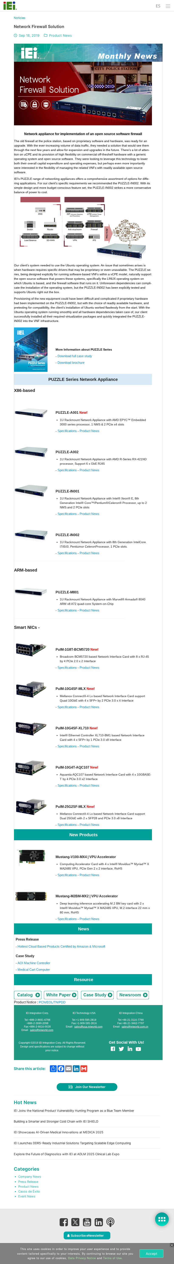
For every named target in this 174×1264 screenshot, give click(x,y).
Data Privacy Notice (82, 1258)
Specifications (67, 431)
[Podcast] (110, 1222)
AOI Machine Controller (34, 963)
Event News (26, 1196)
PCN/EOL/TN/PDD (52, 1002)
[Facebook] (63, 1222)
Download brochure (71, 362)
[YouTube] (87, 1222)
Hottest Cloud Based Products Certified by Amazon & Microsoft (61, 946)
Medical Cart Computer (34, 969)
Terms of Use (112, 1258)
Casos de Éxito (29, 1191)
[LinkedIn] (98, 1222)
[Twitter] (75, 1221)
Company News (29, 1176)
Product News (60, 35)
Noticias (19, 18)
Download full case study (75, 356)
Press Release (28, 1181)
